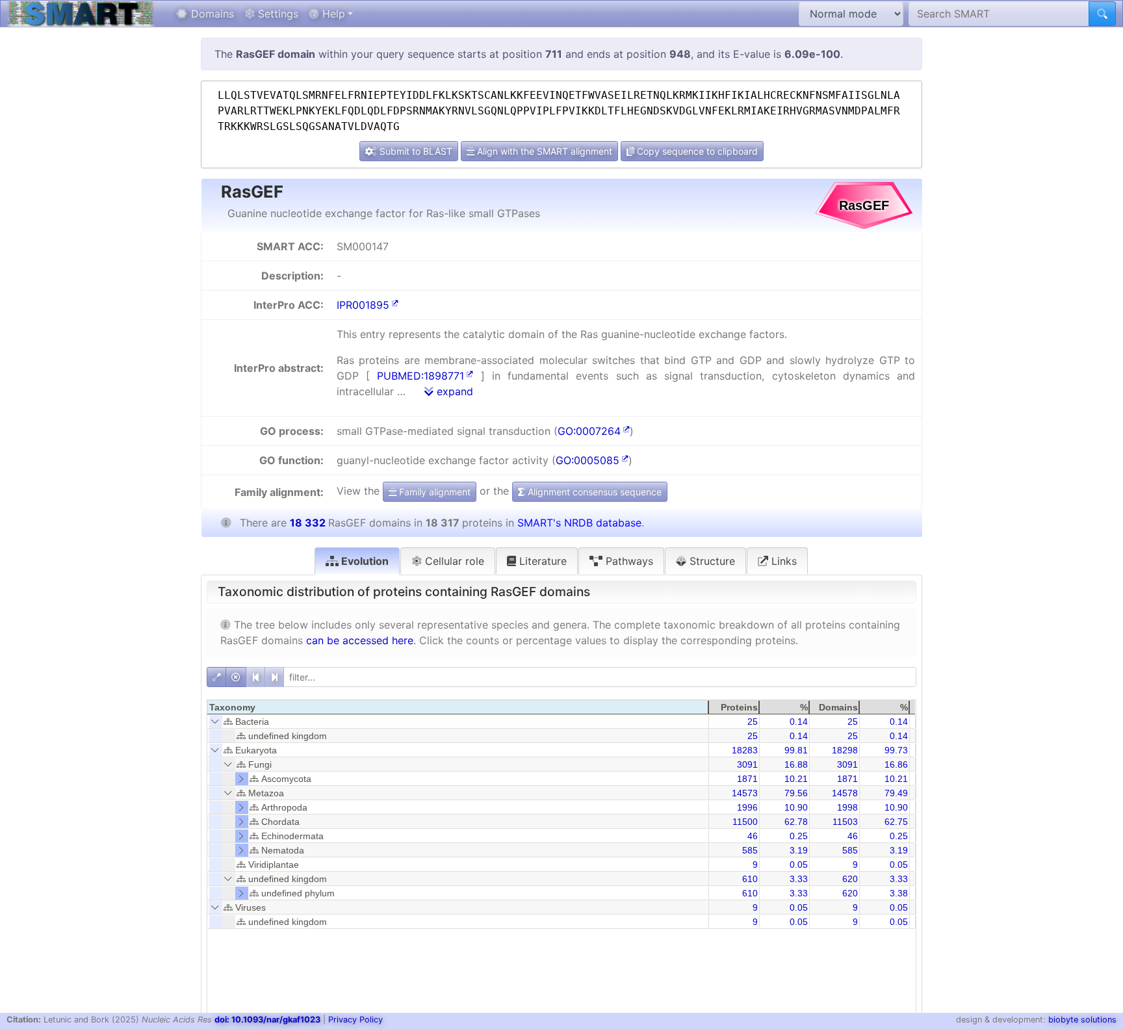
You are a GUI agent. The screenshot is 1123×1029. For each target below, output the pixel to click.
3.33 (799, 879)
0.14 (799, 721)
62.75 (896, 821)
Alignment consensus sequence (593, 491)
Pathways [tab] (627, 560)
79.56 (796, 793)
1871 (747, 779)
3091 (747, 764)
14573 (745, 793)
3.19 (799, 850)
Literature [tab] (541, 560)
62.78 (796, 821)
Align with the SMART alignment (543, 151)
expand (453, 391)
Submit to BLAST (414, 151)
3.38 (899, 893)
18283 (745, 750)
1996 (747, 807)
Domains (211, 13)
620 (850, 879)
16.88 (796, 764)
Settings (276, 13)
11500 (745, 821)
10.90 (796, 807)
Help (332, 13)
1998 (847, 807)
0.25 (799, 836)
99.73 (896, 750)
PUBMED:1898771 (420, 375)
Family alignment (433, 491)
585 (750, 850)
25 (752, 721)
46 (752, 836)
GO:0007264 (589, 430)
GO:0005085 (587, 460)
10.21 (796, 779)
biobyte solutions (1082, 1019)
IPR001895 (363, 304)
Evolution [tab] (364, 560)
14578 (845, 793)
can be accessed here (359, 640)
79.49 (896, 793)
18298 (845, 750)
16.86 (896, 764)
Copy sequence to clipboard (696, 151)
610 (750, 879)
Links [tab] (782, 560)
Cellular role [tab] (453, 560)
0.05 (799, 864)
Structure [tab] (710, 560)
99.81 (796, 750)
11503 (845, 821)
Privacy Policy (355, 1019)
